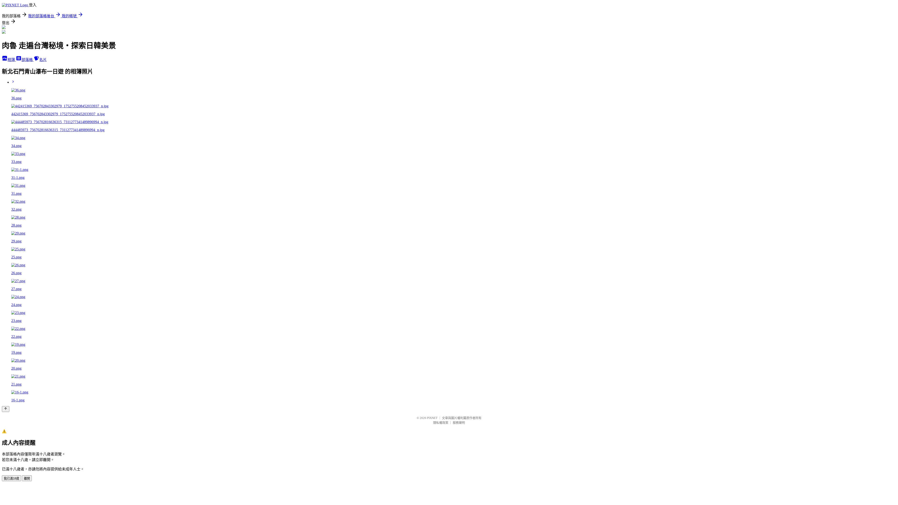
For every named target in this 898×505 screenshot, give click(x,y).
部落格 (28, 60)
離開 (27, 478)
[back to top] (5, 409)
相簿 (11, 60)
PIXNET (432, 418)
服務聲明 (459, 422)
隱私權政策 (440, 422)
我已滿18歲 (11, 478)
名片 (43, 60)
